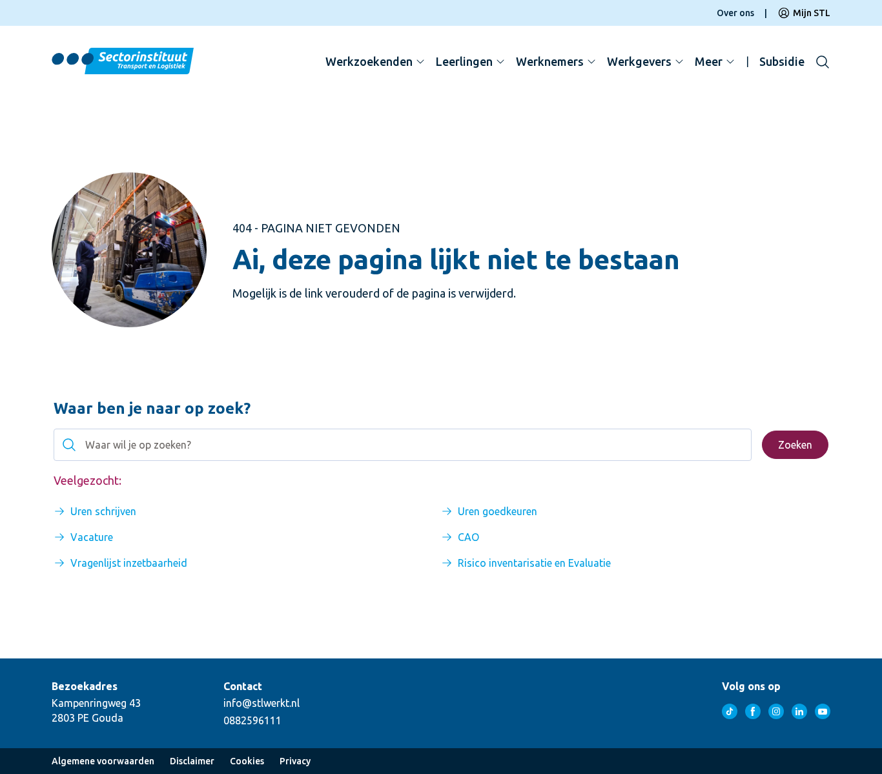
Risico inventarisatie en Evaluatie (534, 563)
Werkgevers (639, 61)
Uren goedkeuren (497, 511)
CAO (468, 537)
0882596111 (252, 720)
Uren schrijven (103, 511)
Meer (709, 61)
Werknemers (550, 61)
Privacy (295, 761)
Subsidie (782, 61)
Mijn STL (811, 13)
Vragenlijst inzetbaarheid (128, 563)
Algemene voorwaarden (103, 761)
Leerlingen (464, 61)
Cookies (247, 761)
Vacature (91, 537)
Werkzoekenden (369, 61)
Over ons (735, 13)
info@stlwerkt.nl (261, 703)
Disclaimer (192, 761)
